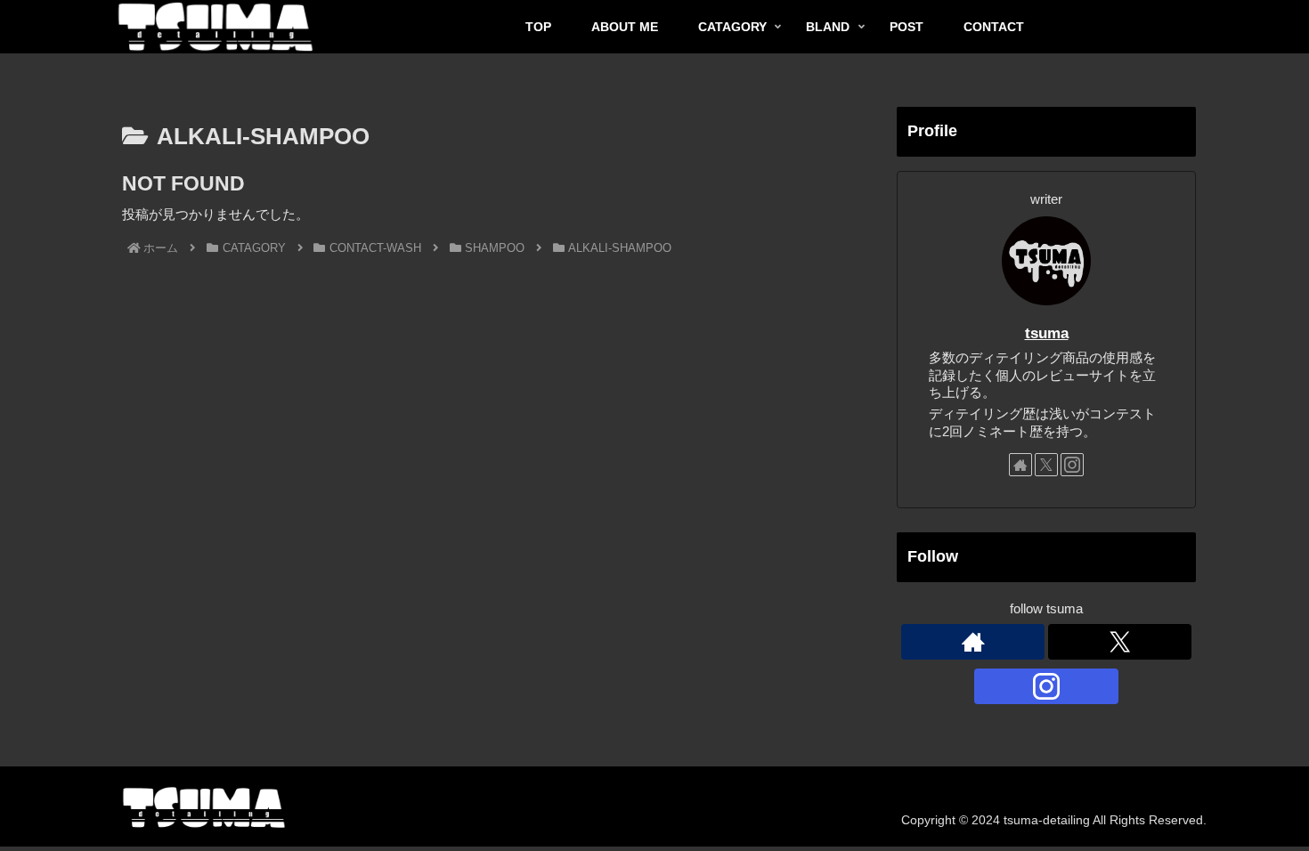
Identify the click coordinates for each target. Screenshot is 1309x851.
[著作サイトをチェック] (1020, 464)
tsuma (1047, 333)
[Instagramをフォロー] (1072, 464)
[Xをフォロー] (1046, 464)
